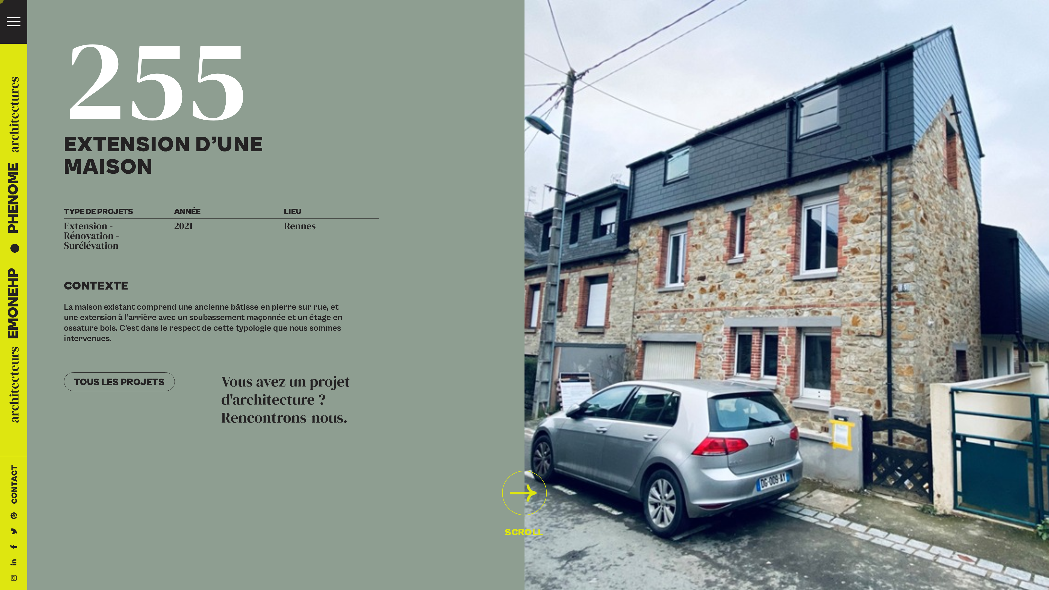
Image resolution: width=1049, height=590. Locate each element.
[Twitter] (13, 531)
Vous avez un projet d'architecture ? (285, 399)
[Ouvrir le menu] (13, 21)
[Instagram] (13, 578)
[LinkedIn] (13, 562)
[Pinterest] (13, 516)
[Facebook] (13, 547)
